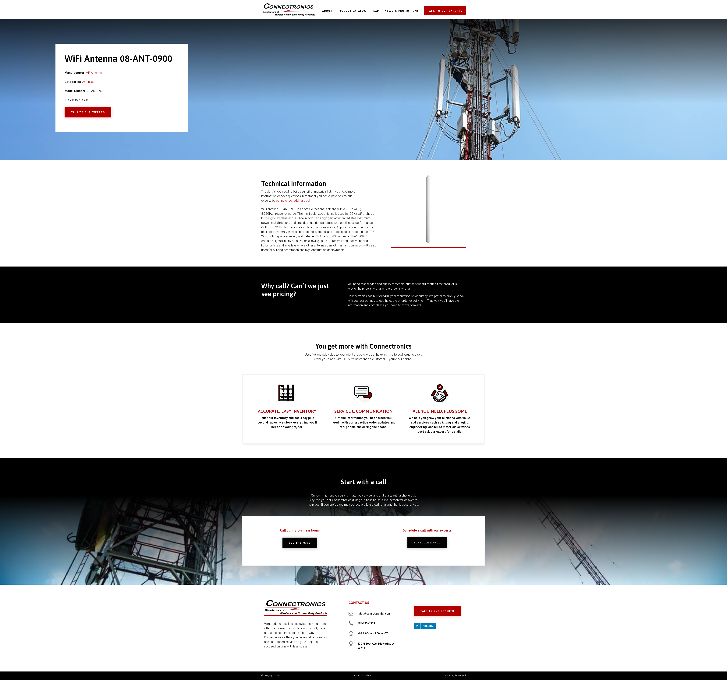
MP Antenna (94, 73)
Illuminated (460, 675)
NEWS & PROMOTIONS (402, 10)
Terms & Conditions (363, 675)
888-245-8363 (300, 543)
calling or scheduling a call (293, 200)
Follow (428, 626)
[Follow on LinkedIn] (417, 626)
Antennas (88, 82)
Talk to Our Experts (88, 112)
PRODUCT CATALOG (352, 10)
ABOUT (327, 10)
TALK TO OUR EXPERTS (445, 10)
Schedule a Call (427, 542)
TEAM (375, 10)
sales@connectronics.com (374, 613)
